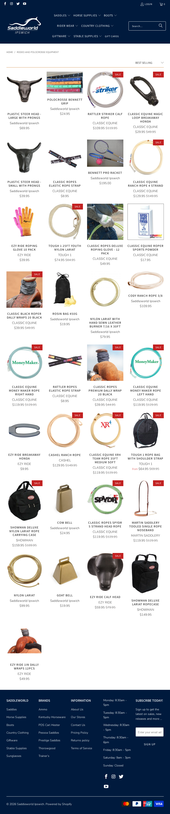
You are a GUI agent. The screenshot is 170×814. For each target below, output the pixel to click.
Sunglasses (13, 756)
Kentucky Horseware (52, 717)
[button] (62, 15)
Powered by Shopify (59, 804)
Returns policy (80, 740)
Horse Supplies (16, 717)
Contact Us (78, 725)
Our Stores (78, 717)
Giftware (11, 740)
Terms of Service (81, 748)
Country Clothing (17, 733)
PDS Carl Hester (49, 725)
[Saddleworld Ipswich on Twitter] (18, 4)
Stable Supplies (16, 748)
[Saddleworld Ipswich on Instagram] (11, 4)
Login (148, 4)
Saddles (11, 709)
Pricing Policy (79, 733)
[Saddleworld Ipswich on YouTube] (24, 4)
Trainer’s (44, 756)
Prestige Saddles (49, 740)
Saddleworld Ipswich (30, 804)
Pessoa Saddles (49, 733)
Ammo (43, 709)
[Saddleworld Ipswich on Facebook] (5, 4)
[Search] (160, 26)
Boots (10, 725)
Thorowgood (47, 748)
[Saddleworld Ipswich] (23, 26)
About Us (77, 709)
